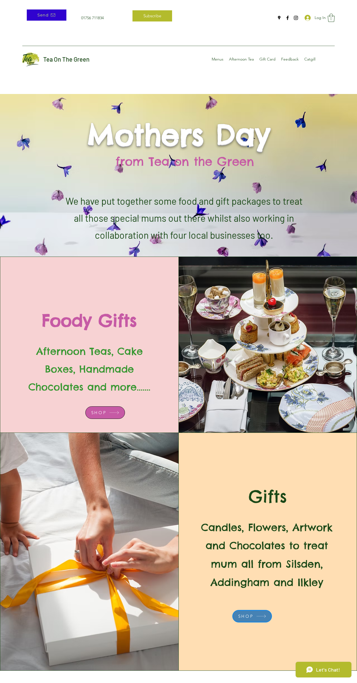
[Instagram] (296, 18)
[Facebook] (287, 18)
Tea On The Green (66, 59)
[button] (331, 18)
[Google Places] (279, 18)
